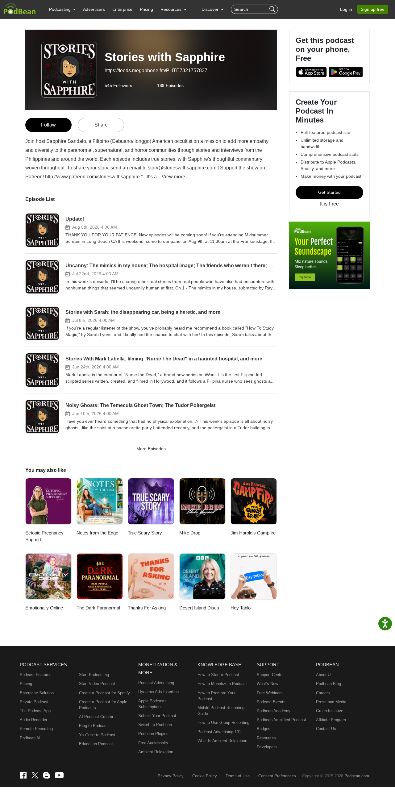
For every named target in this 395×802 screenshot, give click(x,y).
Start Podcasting (94, 674)
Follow (48, 124)
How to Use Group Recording (223, 722)
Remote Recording (36, 728)
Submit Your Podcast (157, 715)
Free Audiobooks (153, 743)
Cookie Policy (204, 776)
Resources (266, 738)
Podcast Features (36, 674)
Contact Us (326, 728)
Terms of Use (238, 776)
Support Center (270, 674)
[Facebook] (23, 775)
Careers (323, 693)
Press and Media (331, 702)
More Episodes (151, 448)
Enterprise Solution (37, 693)
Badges (263, 728)
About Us (324, 674)
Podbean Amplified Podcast (281, 719)
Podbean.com (356, 776)
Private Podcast (34, 702)
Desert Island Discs (199, 607)
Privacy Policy (171, 776)
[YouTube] (59, 775)
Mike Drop (189, 532)
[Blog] (46, 775)
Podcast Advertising (156, 682)
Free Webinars (270, 693)
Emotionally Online (44, 607)
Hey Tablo (241, 607)
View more (173, 176)
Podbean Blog (328, 683)
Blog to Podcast (93, 725)
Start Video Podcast (97, 683)
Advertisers (94, 9)
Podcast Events (271, 702)
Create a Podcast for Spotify (104, 693)
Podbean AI (30, 738)
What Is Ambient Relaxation (222, 740)
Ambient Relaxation (155, 752)
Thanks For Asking (147, 607)
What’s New (267, 683)
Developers (267, 747)
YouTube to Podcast (97, 735)
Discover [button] (211, 9)
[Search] (273, 9)
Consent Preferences (277, 776)
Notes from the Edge (97, 532)
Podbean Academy (273, 711)
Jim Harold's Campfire (253, 532)
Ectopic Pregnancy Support (44, 536)
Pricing (146, 9)
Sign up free (373, 9)
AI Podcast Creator (96, 716)
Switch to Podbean (155, 724)
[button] (62, 9)
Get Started (329, 192)
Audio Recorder (33, 719)
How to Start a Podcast (218, 674)
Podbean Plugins (153, 733)
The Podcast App (35, 711)
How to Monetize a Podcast (222, 683)
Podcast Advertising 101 (219, 731)
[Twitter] (34, 775)
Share (101, 124)
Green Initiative (329, 711)
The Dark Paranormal (98, 607)
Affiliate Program (331, 719)
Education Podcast (96, 744)
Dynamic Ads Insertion (158, 691)
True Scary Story (145, 532)
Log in (346, 9)
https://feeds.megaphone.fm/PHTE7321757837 (156, 70)
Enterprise (122, 9)
